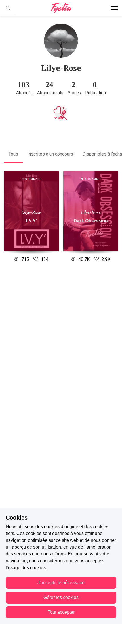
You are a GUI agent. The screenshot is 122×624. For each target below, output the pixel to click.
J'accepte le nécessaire (61, 582)
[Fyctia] (61, 8)
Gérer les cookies (61, 597)
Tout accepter (61, 612)
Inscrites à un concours (50, 154)
